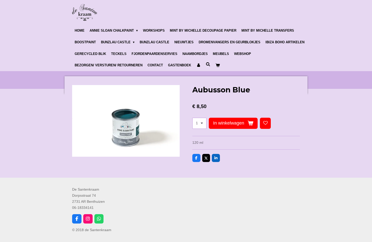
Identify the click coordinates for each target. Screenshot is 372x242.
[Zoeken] (208, 65)
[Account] (198, 65)
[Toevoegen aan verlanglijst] (265, 123)
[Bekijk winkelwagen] (217, 65)
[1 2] (199, 123)
